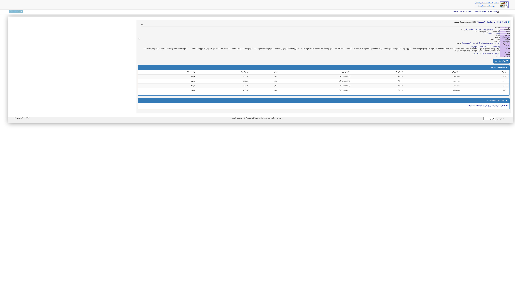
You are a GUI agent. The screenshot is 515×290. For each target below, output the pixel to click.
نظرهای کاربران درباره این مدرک (495, 100)
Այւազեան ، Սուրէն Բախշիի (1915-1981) (492, 22)
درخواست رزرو (500, 61)
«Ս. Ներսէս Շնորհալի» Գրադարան (259, 118)
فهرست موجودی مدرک (498, 67)
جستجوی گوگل (237, 118)
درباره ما (280, 118)
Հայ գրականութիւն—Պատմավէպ (485, 47)
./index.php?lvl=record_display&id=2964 (486, 54)
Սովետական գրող (492, 34)
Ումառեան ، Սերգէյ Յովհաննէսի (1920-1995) (481, 43)
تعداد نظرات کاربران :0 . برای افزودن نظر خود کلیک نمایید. (487, 106)
